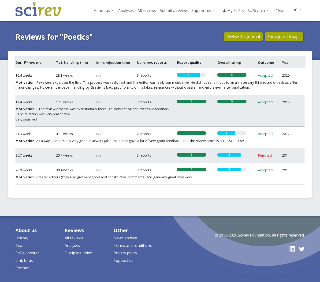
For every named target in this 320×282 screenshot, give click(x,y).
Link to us (24, 260)
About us (102, 10)
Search (258, 10)
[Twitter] (302, 248)
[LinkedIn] (292, 248)
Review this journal (243, 36)
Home (283, 10)
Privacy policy (125, 253)
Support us (201, 10)
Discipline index (78, 253)
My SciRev (235, 10)
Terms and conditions (133, 245)
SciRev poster (27, 253)
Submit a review (174, 10)
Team (20, 245)
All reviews (147, 10)
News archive (125, 238)
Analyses (126, 10)
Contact (22, 268)
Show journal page (284, 36)
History (21, 238)
